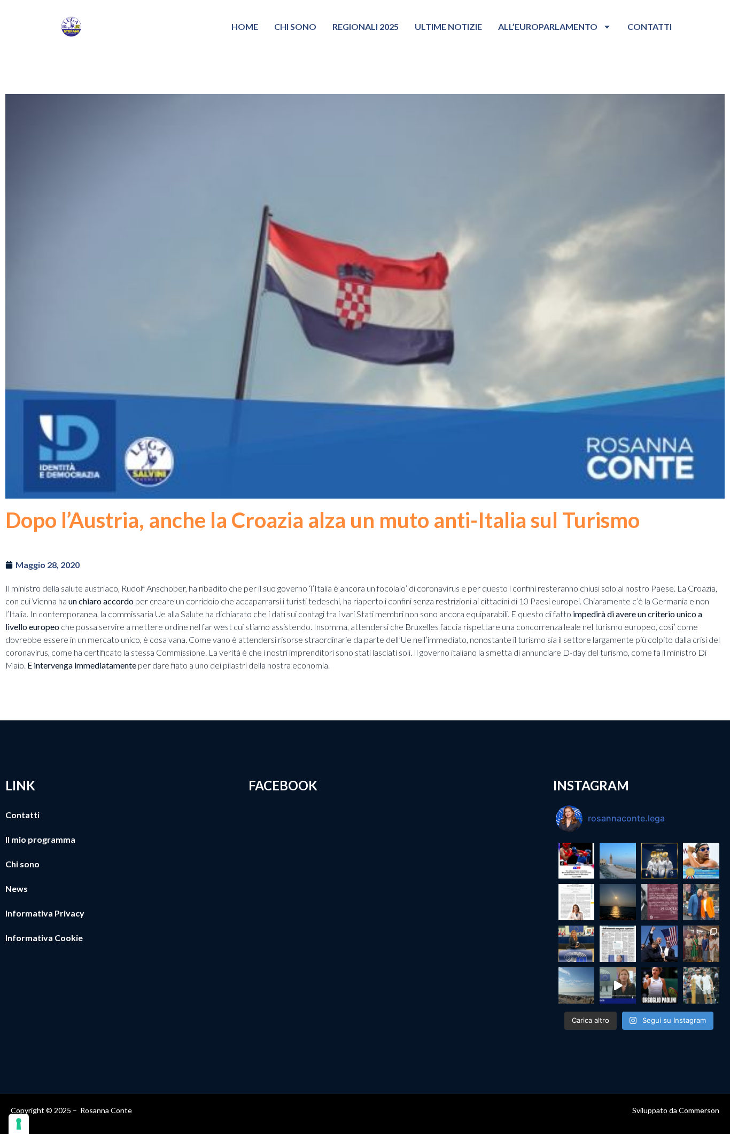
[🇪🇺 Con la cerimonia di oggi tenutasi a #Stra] (576, 944)
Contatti (649, 26)
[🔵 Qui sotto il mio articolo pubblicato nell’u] (576, 902)
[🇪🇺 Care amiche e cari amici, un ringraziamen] (618, 985)
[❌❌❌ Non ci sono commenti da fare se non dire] (576, 861)
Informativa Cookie (44, 938)
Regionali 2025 (365, 26)
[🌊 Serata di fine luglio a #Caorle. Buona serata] (618, 861)
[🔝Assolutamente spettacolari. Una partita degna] (701, 985)
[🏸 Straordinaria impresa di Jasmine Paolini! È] (659, 985)
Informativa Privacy (44, 913)
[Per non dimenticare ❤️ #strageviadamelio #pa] (659, 902)
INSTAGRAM (591, 785)
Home (244, 26)
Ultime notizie (448, 26)
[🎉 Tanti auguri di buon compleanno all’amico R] (701, 902)
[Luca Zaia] (618, 944)
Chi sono (295, 26)
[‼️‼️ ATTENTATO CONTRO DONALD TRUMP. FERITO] (659, 944)
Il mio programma (40, 839)
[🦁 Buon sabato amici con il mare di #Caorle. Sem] (576, 985)
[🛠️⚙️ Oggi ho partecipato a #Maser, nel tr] (701, 944)
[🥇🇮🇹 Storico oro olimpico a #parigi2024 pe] (659, 861)
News (16, 888)
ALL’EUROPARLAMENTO (547, 26)
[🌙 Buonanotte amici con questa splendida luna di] (618, 902)
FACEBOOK (282, 785)
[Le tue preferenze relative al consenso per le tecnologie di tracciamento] (19, 1124)
